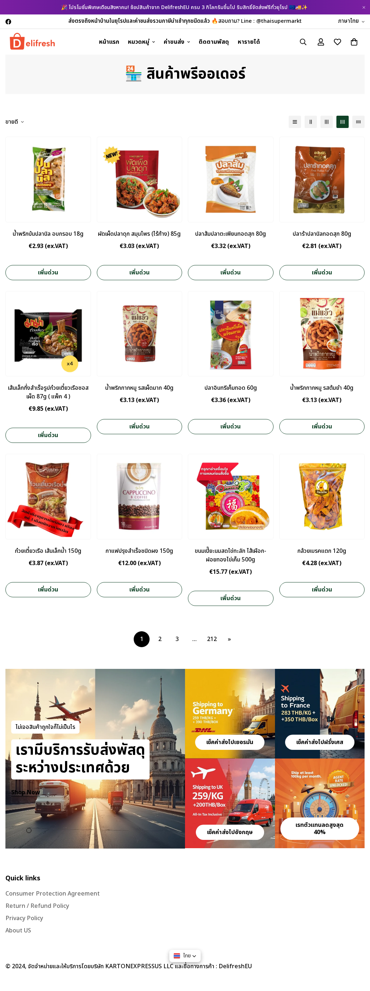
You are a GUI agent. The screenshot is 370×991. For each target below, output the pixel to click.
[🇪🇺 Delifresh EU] (32, 42)
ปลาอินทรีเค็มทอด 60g (231, 388)
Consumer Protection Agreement (52, 893)
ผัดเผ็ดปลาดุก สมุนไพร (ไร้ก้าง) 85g (139, 234)
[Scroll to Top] (356, 951)
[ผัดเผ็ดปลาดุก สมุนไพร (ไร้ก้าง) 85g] (139, 179)
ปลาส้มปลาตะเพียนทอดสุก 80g (230, 234)
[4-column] (342, 122)
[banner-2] (320, 714)
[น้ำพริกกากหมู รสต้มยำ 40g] (322, 333)
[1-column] (295, 122)
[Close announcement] (364, 7)
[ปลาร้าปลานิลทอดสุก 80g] (322, 179)
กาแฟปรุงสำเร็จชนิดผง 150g (139, 551)
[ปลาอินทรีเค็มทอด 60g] (230, 333)
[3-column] (326, 122)
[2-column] (311, 122)
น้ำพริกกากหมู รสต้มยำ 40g (321, 388)
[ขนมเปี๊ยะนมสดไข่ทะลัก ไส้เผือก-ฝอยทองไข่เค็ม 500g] (230, 496)
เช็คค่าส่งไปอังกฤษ (230, 832)
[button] (354, 42)
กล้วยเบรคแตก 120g (321, 551)
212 (212, 639)
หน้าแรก (109, 42)
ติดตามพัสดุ (214, 42)
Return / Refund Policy (37, 906)
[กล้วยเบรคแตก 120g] (322, 496)
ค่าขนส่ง (174, 42)
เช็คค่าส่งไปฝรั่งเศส (319, 742)
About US (18, 930)
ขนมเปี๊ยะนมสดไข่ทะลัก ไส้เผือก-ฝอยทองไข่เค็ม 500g (230, 555)
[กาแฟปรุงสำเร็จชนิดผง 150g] (139, 496)
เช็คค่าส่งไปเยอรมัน (229, 742)
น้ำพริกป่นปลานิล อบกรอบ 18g (48, 234)
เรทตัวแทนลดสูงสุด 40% (320, 829)
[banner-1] (230, 714)
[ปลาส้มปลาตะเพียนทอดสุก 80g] (230, 179)
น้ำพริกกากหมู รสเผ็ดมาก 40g (139, 388)
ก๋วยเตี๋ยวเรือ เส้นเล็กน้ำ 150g (48, 551)
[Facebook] (8, 22)
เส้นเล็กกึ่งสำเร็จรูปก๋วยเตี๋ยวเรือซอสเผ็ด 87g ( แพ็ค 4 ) (48, 392)
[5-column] (358, 122)
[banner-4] (320, 803)
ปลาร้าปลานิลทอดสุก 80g (322, 234)
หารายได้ (249, 42)
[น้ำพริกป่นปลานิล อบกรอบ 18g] (48, 179)
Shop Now (25, 792)
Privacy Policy (24, 918)
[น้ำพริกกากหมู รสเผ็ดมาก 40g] (139, 333)
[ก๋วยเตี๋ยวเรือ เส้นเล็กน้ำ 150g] (48, 496)
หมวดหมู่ (138, 42)
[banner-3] (230, 803)
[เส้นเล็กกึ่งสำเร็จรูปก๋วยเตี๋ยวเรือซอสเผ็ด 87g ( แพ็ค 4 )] (48, 333)
